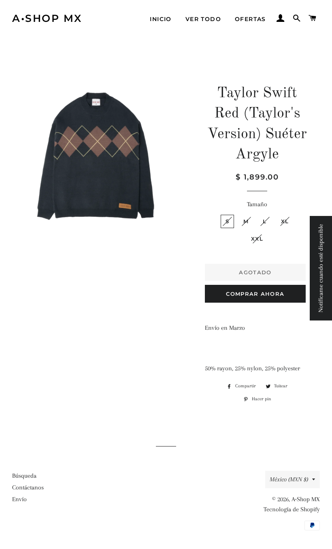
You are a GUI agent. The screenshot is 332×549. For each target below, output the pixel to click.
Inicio (160, 19)
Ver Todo (203, 19)
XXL (257, 238)
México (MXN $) (289, 479)
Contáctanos (28, 487)
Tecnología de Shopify (292, 509)
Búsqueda (24, 475)
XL (285, 221)
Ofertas (250, 19)
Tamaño (257, 204)
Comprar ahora (255, 294)
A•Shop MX (47, 18)
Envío (19, 499)
